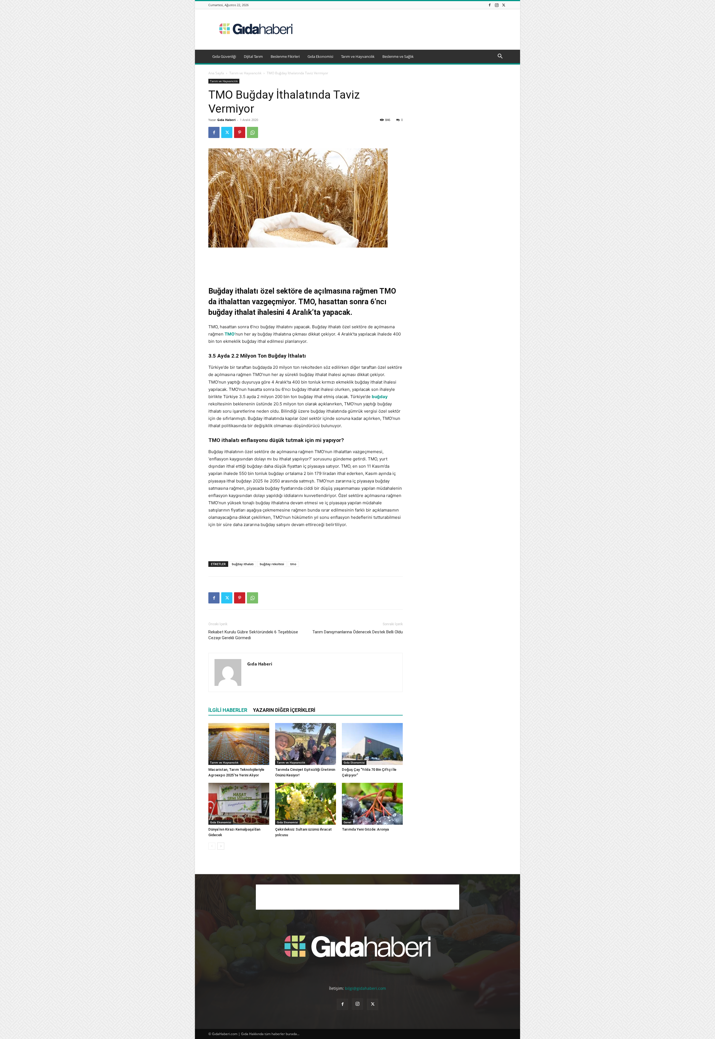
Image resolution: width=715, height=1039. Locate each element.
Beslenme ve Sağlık (398, 56)
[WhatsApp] (252, 132)
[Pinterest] (239, 132)
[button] (500, 57)
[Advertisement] (405, 29)
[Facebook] (490, 5)
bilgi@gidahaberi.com (365, 988)
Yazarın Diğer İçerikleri (284, 710)
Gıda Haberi (226, 120)
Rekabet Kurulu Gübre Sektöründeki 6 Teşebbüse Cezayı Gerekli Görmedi (253, 634)
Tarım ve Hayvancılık (358, 56)
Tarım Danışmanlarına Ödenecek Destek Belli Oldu (357, 631)
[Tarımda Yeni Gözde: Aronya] (372, 804)
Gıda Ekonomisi (320, 56)
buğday (380, 396)
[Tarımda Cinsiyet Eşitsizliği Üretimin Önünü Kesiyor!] (305, 744)
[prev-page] (211, 846)
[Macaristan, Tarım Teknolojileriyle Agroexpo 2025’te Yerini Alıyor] (238, 744)
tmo (293, 564)
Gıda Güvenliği (224, 56)
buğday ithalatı (243, 564)
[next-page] (220, 846)
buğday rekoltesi (272, 564)
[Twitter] (503, 5)
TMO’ (230, 334)
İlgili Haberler (227, 710)
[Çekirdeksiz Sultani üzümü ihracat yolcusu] (305, 804)
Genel (347, 822)
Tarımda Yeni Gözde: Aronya (365, 829)
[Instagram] (497, 5)
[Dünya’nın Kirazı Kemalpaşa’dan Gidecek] (238, 804)
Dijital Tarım (253, 56)
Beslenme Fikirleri (285, 56)
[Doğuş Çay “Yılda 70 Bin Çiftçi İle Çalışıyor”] (372, 744)
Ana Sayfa (216, 73)
